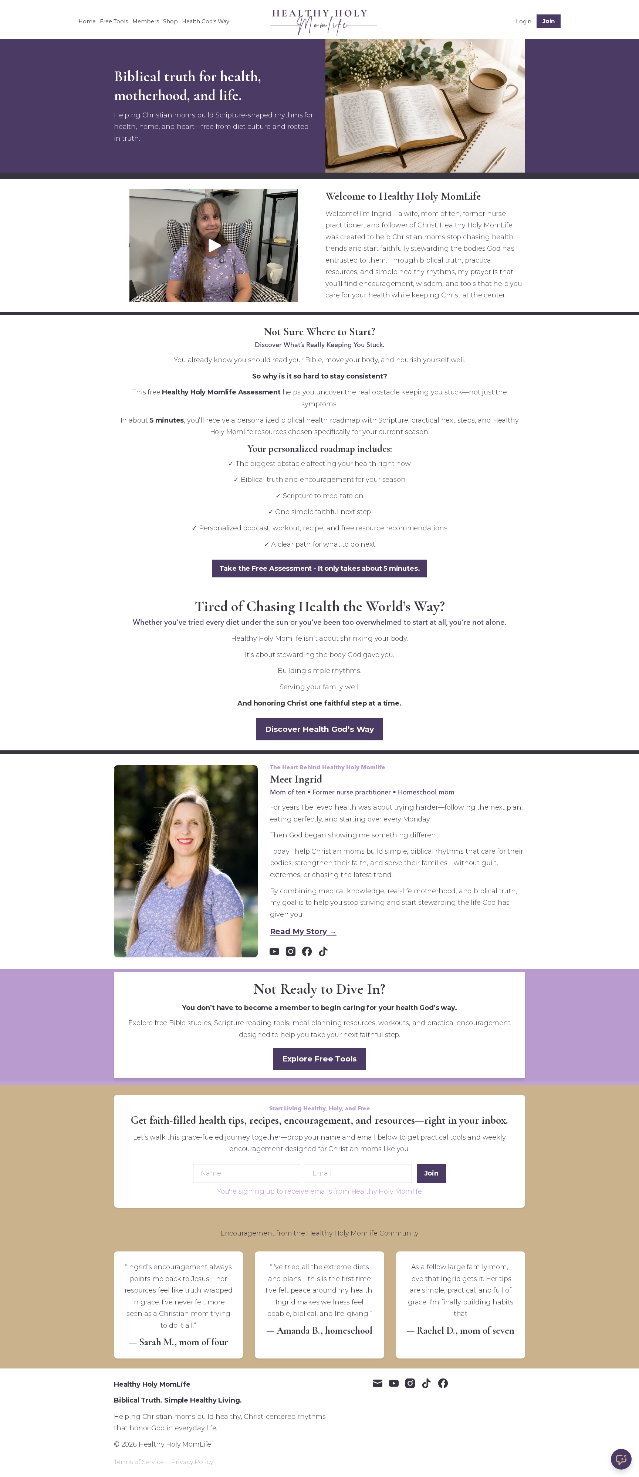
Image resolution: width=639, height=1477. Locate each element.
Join (548, 20)
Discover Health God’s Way (319, 729)
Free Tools (114, 21)
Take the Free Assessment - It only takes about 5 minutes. (319, 568)
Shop (170, 21)
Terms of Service (138, 1462)
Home (87, 21)
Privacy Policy (192, 1462)
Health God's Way (205, 21)
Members (145, 21)
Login (523, 21)
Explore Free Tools (319, 1058)
